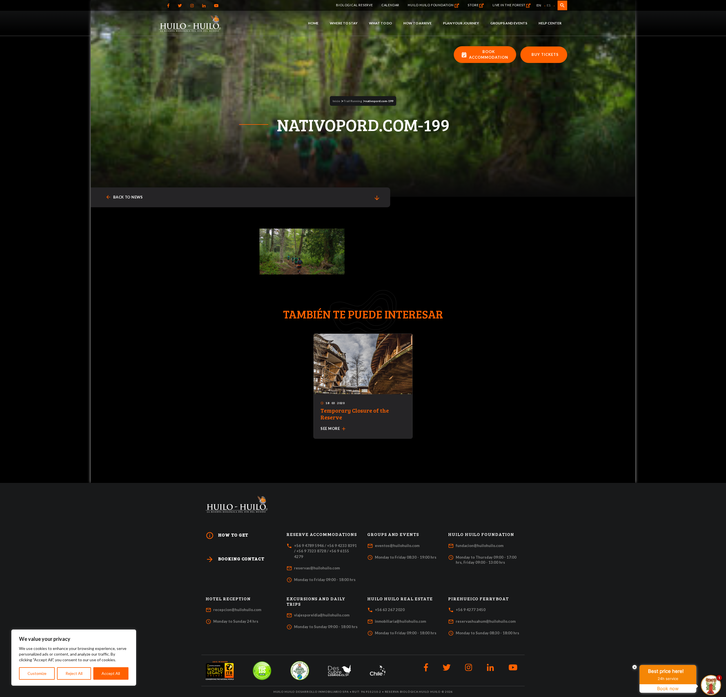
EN (539, 5)
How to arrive (417, 23)
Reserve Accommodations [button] (321, 534)
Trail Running (352, 101)
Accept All (111, 673)
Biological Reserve (354, 5)
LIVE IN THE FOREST (509, 5)
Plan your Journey (461, 23)
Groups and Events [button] (393, 534)
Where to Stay (344, 23)
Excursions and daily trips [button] (315, 601)
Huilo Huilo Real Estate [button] (400, 598)
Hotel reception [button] (228, 598)
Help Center (550, 23)
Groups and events (508, 23)
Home (313, 23)
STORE (473, 5)
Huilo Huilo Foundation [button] (481, 534)
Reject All (74, 673)
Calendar (390, 5)
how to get (227, 535)
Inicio (336, 101)
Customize (37, 673)
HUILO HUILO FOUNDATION (431, 5)
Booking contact (235, 559)
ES (548, 5)
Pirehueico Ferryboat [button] (478, 598)
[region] (73, 658)
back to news (124, 197)
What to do (380, 23)
